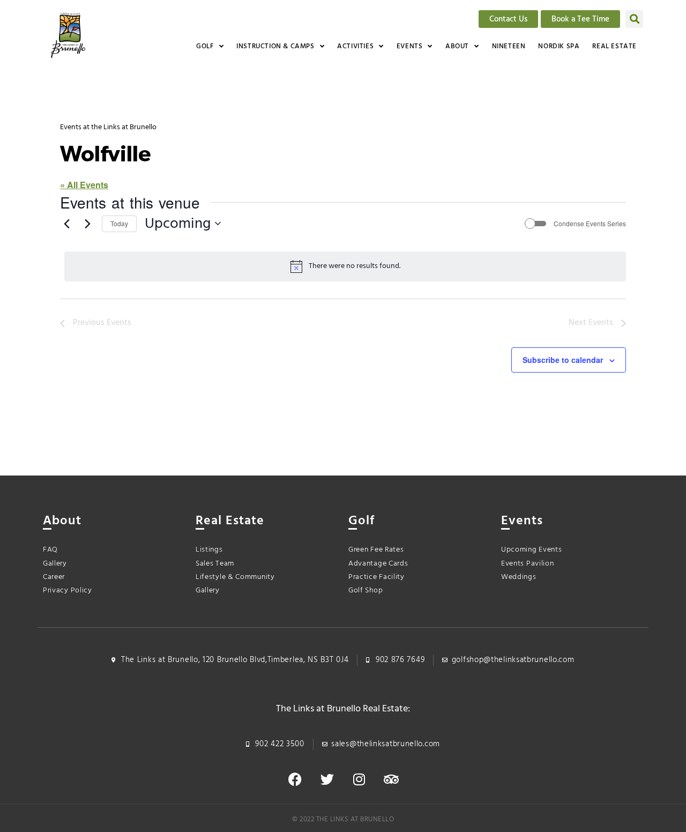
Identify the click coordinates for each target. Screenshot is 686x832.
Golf (204, 46)
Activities (355, 46)
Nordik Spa (558, 46)
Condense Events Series (590, 223)
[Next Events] (87, 223)
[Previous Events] (66, 223)
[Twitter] (327, 779)
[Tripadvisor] (391, 779)
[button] (634, 19)
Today (119, 223)
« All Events (84, 185)
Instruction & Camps (275, 46)
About (457, 46)
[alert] (345, 266)
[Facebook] (294, 779)
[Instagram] (359, 779)
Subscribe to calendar (563, 359)
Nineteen (509, 46)
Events (410, 46)
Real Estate (614, 46)
